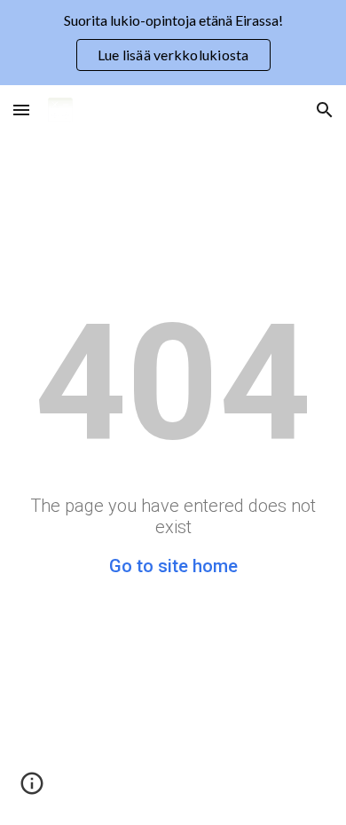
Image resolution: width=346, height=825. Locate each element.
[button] (21, 109)
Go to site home (173, 566)
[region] (173, 42)
